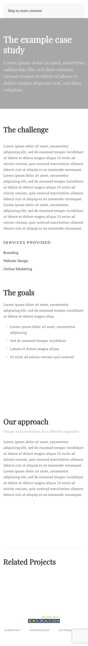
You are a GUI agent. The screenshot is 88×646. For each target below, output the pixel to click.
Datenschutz (71, 630)
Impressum (40, 630)
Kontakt (12, 630)
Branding (10, 252)
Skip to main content (25, 10)
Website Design (15, 260)
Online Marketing (17, 268)
